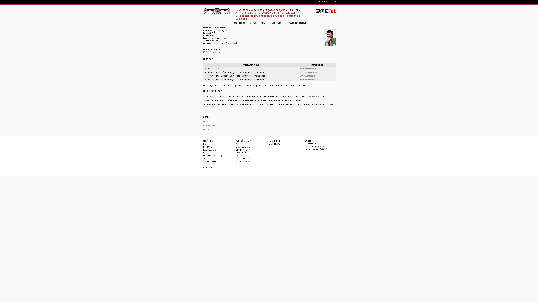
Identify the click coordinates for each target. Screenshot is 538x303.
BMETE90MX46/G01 (309, 75)
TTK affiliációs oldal (297, 23)
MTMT (205, 121)
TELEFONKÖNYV (319, 2)
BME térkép (275, 144)
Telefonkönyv (211, 161)
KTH (205, 152)
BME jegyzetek (243, 146)
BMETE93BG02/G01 (308, 68)
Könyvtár (241, 152)
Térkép (322, 146)
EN (335, 2)
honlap (206, 129)
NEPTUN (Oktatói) (212, 155)
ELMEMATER (242, 149)
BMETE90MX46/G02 (309, 79)
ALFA (238, 144)
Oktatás (252, 23)
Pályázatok (209, 149)
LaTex (239, 155)
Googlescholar (209, 125)
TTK (205, 164)
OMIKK (206, 158)
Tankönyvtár (243, 161)
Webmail (207, 167)
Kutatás (264, 23)
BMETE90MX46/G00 (309, 72)
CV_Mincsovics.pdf (213, 52)
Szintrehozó (243, 158)
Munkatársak (277, 23)
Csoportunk (239, 23)
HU (331, 2)
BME (205, 144)
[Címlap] (217, 10)
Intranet (208, 146)
